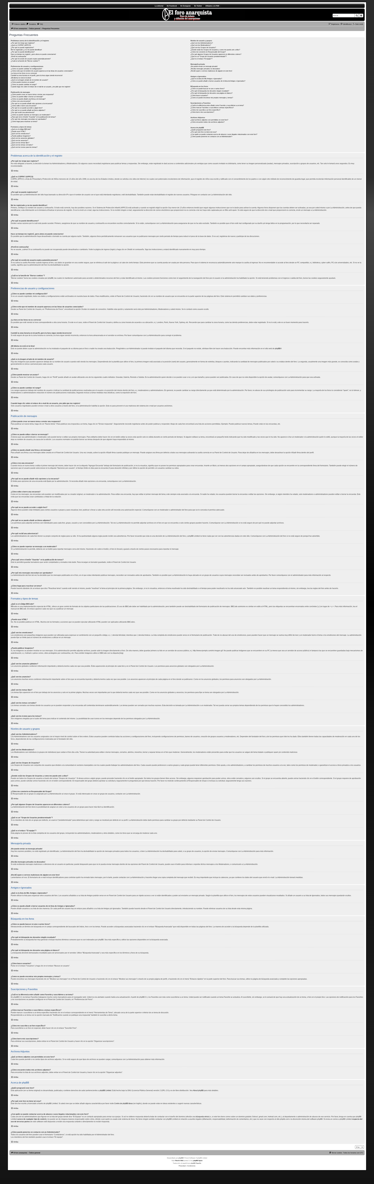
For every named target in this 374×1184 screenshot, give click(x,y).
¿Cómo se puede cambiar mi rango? (24, 84)
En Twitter (198, 6)
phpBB (277, 349)
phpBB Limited (105, 1090)
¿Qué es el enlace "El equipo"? (201, 59)
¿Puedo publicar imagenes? (21, 136)
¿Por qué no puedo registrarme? (22, 47)
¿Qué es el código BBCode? (21, 129)
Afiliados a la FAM (212, 6)
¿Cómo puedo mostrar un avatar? (23, 82)
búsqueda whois (202, 1117)
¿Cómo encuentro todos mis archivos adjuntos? (208, 122)
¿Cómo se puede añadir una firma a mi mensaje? (28, 99)
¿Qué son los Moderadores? (201, 45)
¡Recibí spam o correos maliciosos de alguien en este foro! (211, 71)
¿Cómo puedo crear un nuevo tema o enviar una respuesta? (32, 94)
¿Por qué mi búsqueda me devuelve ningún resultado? (210, 91)
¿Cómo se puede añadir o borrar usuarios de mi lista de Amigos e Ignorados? (218, 81)
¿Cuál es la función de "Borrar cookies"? (25, 61)
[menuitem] (31, 24)
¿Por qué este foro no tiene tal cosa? (204, 132)
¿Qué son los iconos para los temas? (24, 147)
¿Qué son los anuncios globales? (22, 138)
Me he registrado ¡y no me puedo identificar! (26, 50)
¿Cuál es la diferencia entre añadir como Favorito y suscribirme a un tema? (217, 105)
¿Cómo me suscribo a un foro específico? (205, 110)
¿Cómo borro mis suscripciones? (202, 112)
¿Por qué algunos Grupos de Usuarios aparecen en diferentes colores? (216, 54)
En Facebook (172, 6)
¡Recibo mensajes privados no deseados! (205, 69)
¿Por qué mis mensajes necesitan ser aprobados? (29, 119)
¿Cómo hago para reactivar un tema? (24, 121)
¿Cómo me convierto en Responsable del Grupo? (208, 52)
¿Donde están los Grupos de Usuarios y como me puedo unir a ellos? (215, 50)
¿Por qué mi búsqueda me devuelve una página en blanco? (211, 93)
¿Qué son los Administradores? (202, 43)
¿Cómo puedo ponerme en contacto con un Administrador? (211, 136)
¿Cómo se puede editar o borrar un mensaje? (27, 96)
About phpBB (198, 1090)
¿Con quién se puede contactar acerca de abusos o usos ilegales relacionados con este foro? (224, 134)
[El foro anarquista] (33, 14)
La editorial (159, 6)
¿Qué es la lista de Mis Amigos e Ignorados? (206, 78)
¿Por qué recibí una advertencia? (22, 112)
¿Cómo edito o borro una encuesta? (23, 106)
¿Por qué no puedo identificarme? (23, 52)
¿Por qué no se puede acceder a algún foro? (27, 108)
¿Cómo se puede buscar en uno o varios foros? (208, 88)
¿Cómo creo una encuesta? (21, 101)
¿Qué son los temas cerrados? (22, 145)
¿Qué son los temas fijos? (20, 143)
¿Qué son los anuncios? (19, 140)
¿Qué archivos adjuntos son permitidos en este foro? (209, 120)
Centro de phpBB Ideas (123, 1103)
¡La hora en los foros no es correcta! (24, 73)
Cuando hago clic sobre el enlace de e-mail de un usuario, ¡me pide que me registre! (40, 87)
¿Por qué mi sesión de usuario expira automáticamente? (31, 59)
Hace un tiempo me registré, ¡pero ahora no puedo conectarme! (33, 54)
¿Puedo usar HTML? (18, 131)
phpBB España (196, 1163)
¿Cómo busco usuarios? (199, 95)
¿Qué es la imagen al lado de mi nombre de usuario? (29, 80)
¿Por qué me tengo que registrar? (23, 43)
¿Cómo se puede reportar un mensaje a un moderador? (30, 115)
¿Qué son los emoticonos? (20, 133)
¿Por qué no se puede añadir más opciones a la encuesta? (32, 103)
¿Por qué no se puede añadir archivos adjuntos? (28, 110)
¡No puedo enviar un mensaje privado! (204, 66)
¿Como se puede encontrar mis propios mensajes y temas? (212, 97)
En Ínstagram (185, 6)
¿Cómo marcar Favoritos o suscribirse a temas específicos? (212, 107)
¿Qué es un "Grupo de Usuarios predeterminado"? (209, 56)
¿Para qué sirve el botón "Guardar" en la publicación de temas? (33, 117)
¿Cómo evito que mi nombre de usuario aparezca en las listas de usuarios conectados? (42, 71)
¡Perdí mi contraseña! (18, 56)
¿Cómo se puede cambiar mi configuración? (26, 69)
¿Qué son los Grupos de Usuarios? (203, 47)
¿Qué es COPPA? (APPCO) (21, 45)
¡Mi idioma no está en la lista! (21, 78)
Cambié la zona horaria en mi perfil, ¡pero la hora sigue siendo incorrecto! (37, 75)
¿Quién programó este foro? (201, 130)
